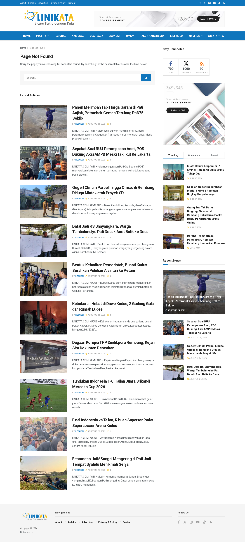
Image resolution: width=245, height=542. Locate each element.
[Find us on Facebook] (200, 3)
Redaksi (32, 3)
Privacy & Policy (57, 3)
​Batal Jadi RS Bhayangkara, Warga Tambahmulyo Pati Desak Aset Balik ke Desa (204, 370)
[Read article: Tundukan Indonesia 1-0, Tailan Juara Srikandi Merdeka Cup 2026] (43, 395)
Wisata (212, 35)
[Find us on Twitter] (204, 3)
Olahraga (96, 35)
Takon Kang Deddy (152, 35)
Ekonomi (114, 35)
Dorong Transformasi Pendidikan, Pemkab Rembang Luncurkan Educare (206, 239)
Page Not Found (37, 48)
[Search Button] (223, 35)
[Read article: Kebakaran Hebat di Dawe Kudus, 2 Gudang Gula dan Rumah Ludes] (43, 317)
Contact (72, 3)
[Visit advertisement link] (159, 19)
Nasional (78, 35)
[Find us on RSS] (224, 3)
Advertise (43, 3)
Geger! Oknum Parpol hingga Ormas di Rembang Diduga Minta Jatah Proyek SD (205, 349)
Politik (41, 35)
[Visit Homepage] (49, 19)
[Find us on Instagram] (209, 3)
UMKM (130, 35)
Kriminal (194, 35)
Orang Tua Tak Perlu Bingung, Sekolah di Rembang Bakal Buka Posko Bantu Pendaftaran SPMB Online (204, 215)
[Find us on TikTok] (219, 3)
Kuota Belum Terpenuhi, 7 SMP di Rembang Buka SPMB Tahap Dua (205, 169)
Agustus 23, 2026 (96, 431)
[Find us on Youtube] (214, 3)
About (23, 3)
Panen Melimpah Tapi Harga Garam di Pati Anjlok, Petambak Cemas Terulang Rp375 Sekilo (107, 113)
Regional (60, 35)
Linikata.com (26, 532)
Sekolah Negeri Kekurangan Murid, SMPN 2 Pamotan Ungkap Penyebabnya (204, 190)
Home (26, 35)
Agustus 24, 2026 (96, 124)
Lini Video (176, 35)
